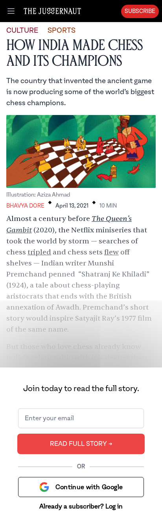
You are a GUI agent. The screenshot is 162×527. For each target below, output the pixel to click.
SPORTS (61, 30)
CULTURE (22, 30)
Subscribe (140, 11)
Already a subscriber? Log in (81, 506)
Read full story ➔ (81, 443)
